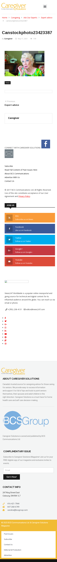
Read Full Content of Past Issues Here (21, 170)
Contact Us (9, 181)
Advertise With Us (12, 177)
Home (4, 17)
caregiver (8, 39)
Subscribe (9, 166)
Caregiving (15, 17)
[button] (45, 6)
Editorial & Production (12, 550)
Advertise (8, 555)
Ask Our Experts (30, 17)
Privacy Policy (24, 196)
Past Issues (8, 534)
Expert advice (46, 17)
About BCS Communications (17, 173)
